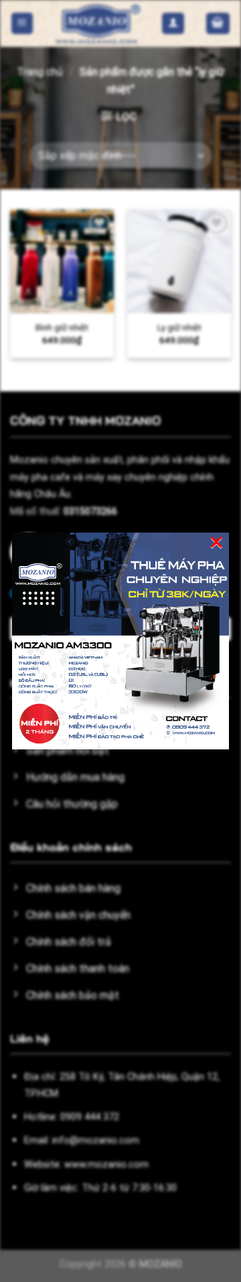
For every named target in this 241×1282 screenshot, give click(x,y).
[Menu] (22, 24)
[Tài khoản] (173, 24)
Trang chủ (40, 72)
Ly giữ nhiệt (179, 327)
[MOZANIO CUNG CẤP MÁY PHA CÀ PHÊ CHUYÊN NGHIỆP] (97, 23)
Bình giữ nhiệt (61, 327)
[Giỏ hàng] (218, 24)
